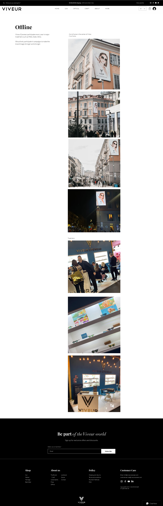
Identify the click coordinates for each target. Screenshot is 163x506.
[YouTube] (156, 3)
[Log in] (153, 8)
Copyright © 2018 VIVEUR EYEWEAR (129, 487)
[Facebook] (153, 3)
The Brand (54, 475)
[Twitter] (158, 3)
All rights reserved (124, 488)
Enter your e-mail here (54, 446)
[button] (66, 8)
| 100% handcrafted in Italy (81, 3)
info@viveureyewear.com (131, 475)
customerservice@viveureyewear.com (131, 477)
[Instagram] (151, 3)
